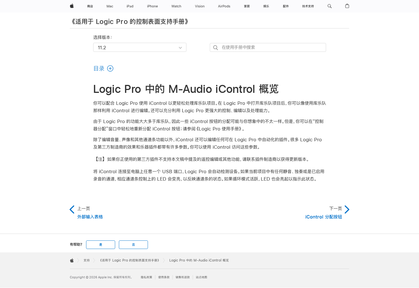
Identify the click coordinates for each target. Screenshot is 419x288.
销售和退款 (183, 277)
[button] (329, 6)
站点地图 (201, 277)
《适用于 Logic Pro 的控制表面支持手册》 (130, 21)
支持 (87, 260)
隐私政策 (146, 277)
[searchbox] (268, 47)
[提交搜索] (216, 48)
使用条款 (164, 277)
